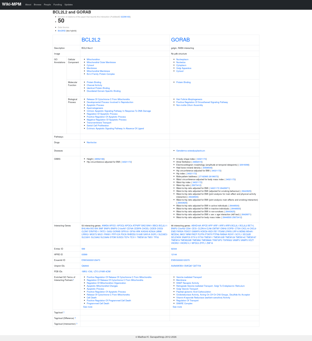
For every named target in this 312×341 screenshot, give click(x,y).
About (28, 4)
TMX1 (150, 237)
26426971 (224, 188)
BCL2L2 (91, 39)
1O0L (90, 271)
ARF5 (228, 225)
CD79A (130, 228)
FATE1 (103, 231)
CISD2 (160, 228)
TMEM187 (251, 237)
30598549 (207, 167)
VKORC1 (175, 243)
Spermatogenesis (95, 107)
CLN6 (209, 228)
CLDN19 (202, 228)
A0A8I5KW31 (177, 265)
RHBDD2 (131, 234)
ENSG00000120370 (180, 260)
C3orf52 (181, 228)
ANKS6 (105, 225)
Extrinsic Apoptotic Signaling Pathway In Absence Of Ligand (115, 128)
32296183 (125, 16)
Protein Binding (94, 82)
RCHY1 (231, 234)
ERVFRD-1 (94, 231)
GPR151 (125, 231)
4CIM (107, 271)
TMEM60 (196, 240)
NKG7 (182, 234)
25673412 (196, 185)
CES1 (194, 228)
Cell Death (92, 297)
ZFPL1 (203, 243)
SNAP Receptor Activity (187, 282)
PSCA (124, 234)
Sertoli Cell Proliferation (98, 125)
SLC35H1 (86, 237)
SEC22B (247, 234)
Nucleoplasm (182, 59)
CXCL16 (245, 228)
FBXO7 (187, 231)
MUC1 (101, 234)
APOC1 (113, 225)
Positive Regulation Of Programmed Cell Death (109, 300)
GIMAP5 (196, 231)
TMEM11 (208, 237)
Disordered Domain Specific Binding (104, 90)
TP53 (156, 237)
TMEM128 (230, 237)
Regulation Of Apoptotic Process (102, 113)
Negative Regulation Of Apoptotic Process (107, 119)
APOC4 (128, 225)
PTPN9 (216, 234)
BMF (101, 228)
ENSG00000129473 (91, 260)
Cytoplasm (181, 65)
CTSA (238, 228)
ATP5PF (137, 225)
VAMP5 (244, 240)
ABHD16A (196, 225)
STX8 (200, 237)
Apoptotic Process (95, 105)
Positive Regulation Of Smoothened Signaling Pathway (202, 102)
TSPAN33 (227, 240)
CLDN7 (85, 231)
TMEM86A (207, 240)
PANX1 (107, 234)
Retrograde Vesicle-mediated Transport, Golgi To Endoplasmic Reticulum (210, 285)
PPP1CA (116, 234)
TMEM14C (241, 237)
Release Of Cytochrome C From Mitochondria (108, 99)
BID (92, 228)
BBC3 (155, 225)
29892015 (197, 161)
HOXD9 (203, 231)
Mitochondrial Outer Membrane (101, 62)
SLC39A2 (95, 237)
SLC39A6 (104, 237)
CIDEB (153, 228)
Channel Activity (94, 85)
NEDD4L (175, 234)
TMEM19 (175, 240)
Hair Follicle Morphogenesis (189, 99)
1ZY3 (95, 271)
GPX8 (132, 231)
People (47, 4)
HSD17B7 (212, 231)
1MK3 (84, 271)
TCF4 (126, 237)
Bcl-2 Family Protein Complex (101, 73)
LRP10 (235, 231)
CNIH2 (223, 228)
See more (87, 306)
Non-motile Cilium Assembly (189, 105)
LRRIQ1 (85, 234)
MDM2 (242, 231)
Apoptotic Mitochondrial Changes (102, 285)
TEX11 (133, 237)
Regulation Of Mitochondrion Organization (106, 282)
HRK (138, 231)
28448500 (193, 196)
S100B (139, 234)
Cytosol (90, 65)
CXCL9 (253, 228)
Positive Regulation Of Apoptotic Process (106, 116)
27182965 (203, 176)
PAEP (194, 234)
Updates (69, 4)
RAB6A (223, 234)
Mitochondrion (93, 59)
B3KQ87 (188, 265)
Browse (37, 4)
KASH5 (144, 231)
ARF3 (222, 225)
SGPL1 (154, 234)
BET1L (251, 225)
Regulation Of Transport (187, 300)
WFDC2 (195, 243)
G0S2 (109, 231)
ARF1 (216, 225)
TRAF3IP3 (217, 240)
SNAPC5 (186, 237)
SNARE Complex (184, 303)
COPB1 (230, 228)
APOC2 (120, 225)
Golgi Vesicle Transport (187, 288)
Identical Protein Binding (98, 88)
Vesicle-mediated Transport (189, 277)
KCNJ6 (152, 231)
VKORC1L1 (185, 243)
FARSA (179, 231)
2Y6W (102, 271)
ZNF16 (210, 243)
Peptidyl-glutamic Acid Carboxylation (193, 291)
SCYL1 (238, 234)
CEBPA (137, 228)
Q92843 (85, 265)
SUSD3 (120, 237)
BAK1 (149, 225)
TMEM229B (186, 240)
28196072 (213, 176)
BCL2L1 (235, 225)
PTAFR (208, 234)
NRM (188, 234)
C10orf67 (122, 228)
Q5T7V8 (197, 265)
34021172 (126, 161)
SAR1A (146, 234)
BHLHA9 (86, 228)
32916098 (244, 164)
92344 (174, 248)
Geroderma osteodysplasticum (190, 150)
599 (83, 248)
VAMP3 (236, 240)
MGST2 (93, 234)
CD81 (188, 228)
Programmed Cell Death (98, 303)
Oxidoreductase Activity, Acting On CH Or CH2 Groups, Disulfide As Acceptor (213, 294)
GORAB (180, 39)
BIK (96, 228)
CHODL (145, 228)
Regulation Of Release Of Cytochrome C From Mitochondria (115, 279)
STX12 (194, 237)
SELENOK (176, 237)
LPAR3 (228, 231)
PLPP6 (201, 234)
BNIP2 (174, 228)
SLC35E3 (162, 234)
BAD (143, 225)
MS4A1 (249, 231)
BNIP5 (114, 228)
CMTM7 (216, 228)
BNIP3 (107, 228)
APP (210, 225)
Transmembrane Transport (99, 122)
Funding (57, 4)
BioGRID (62, 30)
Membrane (92, 68)
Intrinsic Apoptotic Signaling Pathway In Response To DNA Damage (119, 110)
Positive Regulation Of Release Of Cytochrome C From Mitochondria (119, 277)
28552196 (99, 158)
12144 (174, 254)
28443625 (246, 190)
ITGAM (221, 231)
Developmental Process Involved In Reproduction (110, 102)
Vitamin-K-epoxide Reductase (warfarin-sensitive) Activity (203, 297)
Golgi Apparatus (183, 68)
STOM (113, 237)
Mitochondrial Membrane (98, 70)
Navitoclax (92, 142)
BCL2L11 (163, 225)
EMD (173, 231)
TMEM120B (219, 237)
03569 (84, 254)
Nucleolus (181, 62)
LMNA (159, 231)
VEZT (251, 240)
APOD (205, 225)
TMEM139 (142, 237)
